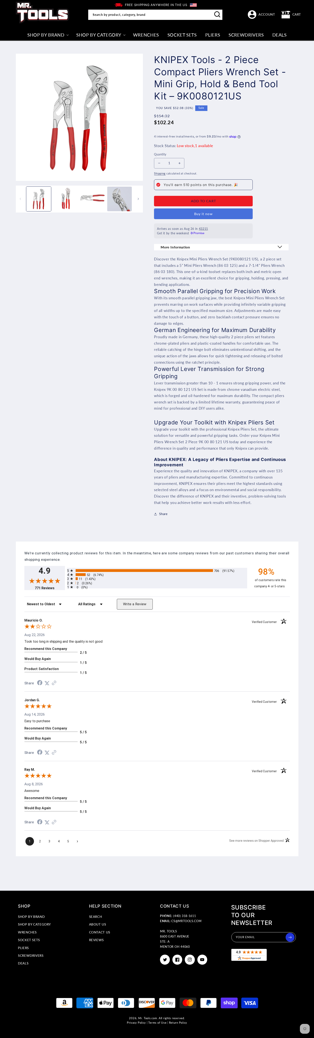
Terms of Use (157, 1022)
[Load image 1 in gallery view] (38, 199)
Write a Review (135, 604)
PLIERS (23, 948)
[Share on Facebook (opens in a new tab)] (39, 683)
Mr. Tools (144, 1018)
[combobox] (155, 15)
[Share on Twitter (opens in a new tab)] (47, 683)
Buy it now (203, 214)
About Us (97, 924)
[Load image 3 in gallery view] (92, 199)
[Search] (217, 14)
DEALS (23, 963)
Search (95, 916)
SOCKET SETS (29, 940)
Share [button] (163, 514)
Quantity (160, 154)
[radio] (157, 570)
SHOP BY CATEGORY (34, 924)
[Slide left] (20, 199)
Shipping (160, 173)
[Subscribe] (290, 937)
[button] (291, 14)
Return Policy (178, 1022)
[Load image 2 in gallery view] (65, 199)
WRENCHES (27, 932)
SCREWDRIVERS (31, 955)
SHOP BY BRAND (31, 916)
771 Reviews (50, 588)
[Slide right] (138, 199)
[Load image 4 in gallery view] (119, 199)
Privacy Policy (136, 1022)
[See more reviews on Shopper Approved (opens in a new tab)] (54, 683)
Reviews (96, 940)
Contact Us (99, 932)
